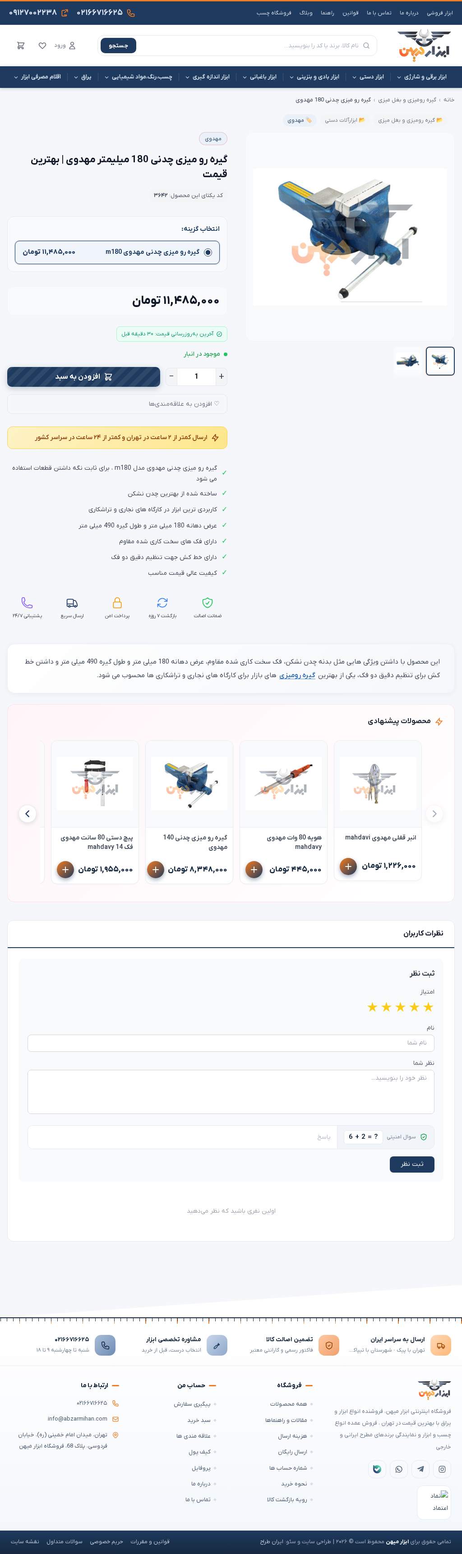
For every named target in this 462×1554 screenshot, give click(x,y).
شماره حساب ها (288, 1468)
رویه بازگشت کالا (287, 1500)
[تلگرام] (420, 1469)
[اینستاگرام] (442, 1469)
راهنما (327, 13)
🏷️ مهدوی (299, 120)
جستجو (118, 46)
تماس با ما (379, 13)
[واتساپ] (399, 1469)
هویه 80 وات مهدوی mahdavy (294, 843)
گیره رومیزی (297, 675)
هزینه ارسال (292, 1436)
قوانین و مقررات (150, 1541)
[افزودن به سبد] (348, 866)
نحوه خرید (294, 1484)
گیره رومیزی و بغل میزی (407, 100)
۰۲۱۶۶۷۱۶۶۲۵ (72, 1339)
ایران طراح (271, 1541)
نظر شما (423, 1063)
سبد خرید (199, 1420)
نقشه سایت (25, 1541)
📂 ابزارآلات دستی (345, 120)
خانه (449, 100)
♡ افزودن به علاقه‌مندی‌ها (184, 404)
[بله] (377, 1469)
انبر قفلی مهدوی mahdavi (380, 838)
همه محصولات (288, 1404)
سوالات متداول (64, 1541)
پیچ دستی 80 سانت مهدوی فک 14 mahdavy (96, 843)
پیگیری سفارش (192, 1404)
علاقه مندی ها (193, 1436)
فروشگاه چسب (274, 13)
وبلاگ (306, 13)
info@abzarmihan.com (77, 1419)
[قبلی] (434, 814)
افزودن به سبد (77, 376)
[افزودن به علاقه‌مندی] (345, 751)
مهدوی (213, 138)
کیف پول (200, 1452)
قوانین (350, 13)
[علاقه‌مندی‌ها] (42, 45)
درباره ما (409, 13)
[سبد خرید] (21, 45)
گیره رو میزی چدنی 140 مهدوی (195, 843)
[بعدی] (27, 814)
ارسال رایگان (292, 1452)
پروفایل (201, 1468)
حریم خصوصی (106, 1541)
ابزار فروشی (440, 13)
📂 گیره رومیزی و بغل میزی (410, 120)
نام (430, 1028)
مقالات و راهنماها (286, 1420)
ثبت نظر (412, 1164)
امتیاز (427, 992)
